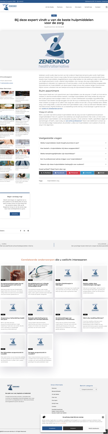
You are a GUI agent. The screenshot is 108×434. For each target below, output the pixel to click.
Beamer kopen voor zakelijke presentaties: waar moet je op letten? (22, 111)
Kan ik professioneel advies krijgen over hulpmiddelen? (73, 159)
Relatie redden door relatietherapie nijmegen (92, 284)
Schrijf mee (88, 7)
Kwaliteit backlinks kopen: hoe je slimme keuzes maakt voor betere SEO (59, 412)
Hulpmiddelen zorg (53, 181)
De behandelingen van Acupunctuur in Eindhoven (65, 318)
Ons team (78, 7)
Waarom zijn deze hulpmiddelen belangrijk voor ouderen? (73, 164)
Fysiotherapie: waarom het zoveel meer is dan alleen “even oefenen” (22, 181)
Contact (97, 7)
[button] (103, 417)
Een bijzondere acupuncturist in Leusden (12, 353)
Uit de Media (55, 394)
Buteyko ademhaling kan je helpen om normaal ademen (38, 318)
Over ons (69, 7)
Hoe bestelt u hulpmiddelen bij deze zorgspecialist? (73, 148)
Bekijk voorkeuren (94, 428)
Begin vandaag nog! (14, 196)
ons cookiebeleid (61, 423)
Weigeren (73, 428)
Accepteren (52, 428)
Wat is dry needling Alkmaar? (93, 318)
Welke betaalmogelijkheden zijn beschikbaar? (73, 153)
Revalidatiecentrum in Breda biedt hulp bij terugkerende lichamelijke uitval (38, 285)
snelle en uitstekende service (52, 108)
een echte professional (74, 121)
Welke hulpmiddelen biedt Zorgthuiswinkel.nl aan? (73, 143)
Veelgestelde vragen (7, 83)
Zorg (54, 15)
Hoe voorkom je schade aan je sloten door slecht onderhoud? (7, 123)
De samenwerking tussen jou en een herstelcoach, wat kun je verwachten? (6, 157)
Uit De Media (49, 7)
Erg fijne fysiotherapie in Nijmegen (64, 284)
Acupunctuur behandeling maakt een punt (12, 318)
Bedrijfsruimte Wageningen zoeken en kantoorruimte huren (22, 168)
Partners (60, 7)
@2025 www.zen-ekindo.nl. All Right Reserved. (13, 431)
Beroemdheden (56, 391)
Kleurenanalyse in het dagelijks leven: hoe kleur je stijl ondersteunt (22, 157)
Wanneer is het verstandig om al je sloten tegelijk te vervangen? (22, 134)
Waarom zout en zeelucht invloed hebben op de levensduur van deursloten (22, 123)
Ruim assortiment (6, 80)
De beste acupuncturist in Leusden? (37, 353)
